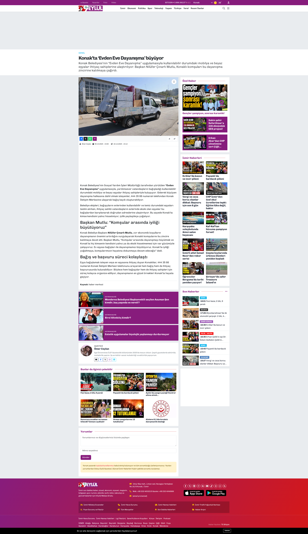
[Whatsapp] (220, 486)
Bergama (121, 523)
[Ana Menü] (228, 8)
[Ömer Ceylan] (86, 350)
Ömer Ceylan (86, 144)
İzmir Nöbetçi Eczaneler (94, 505)
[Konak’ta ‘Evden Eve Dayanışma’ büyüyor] (129, 106)
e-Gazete (84, 2)
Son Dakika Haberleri (166, 510)
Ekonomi (132, 8)
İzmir (122, 8)
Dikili (163, 523)
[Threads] (216, 486)
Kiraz (143, 526)
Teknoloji (158, 8)
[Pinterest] (194, 486)
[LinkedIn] (203, 486)
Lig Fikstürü (121, 518)
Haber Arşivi (200, 510)
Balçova (95, 523)
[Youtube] (207, 486)
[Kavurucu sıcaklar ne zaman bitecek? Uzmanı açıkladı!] (96, 408)
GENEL (82, 53)
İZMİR (81, 523)
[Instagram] (110, 360)
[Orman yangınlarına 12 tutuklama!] (128, 408)
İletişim (159, 518)
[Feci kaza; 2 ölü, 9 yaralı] (96, 382)
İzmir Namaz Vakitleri (167, 505)
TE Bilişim (225, 524)
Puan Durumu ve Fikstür (93, 510)
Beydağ (130, 523)
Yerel (186, 8)
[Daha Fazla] (95, 139)
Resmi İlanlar (197, 8)
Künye (151, 518)
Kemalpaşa (135, 526)
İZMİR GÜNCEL (206, 321)
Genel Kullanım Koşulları (137, 518)
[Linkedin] (114, 360)
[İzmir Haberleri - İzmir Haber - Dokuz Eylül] (91, 8)
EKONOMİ (204, 357)
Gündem (204, 310)
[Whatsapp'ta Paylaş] (90, 139)
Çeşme (151, 523)
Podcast (167, 518)
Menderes (164, 526)
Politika (142, 8)
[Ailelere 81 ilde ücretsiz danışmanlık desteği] (161, 408)
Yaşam (168, 8)
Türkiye (177, 8)
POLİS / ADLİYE (206, 333)
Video (113, 2)
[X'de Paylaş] (85, 139)
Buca (145, 523)
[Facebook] (101, 360)
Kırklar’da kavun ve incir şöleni (212, 326)
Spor (150, 8)
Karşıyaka (125, 526)
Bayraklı (112, 523)
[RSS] (224, 486)
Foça (169, 523)
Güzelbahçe (92, 526)
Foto (105, 2)
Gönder (86, 457)
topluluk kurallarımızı (105, 466)
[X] (190, 486)
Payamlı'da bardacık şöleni (126, 393)
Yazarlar (95, 2)
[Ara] (224, 8)
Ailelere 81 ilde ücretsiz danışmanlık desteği (157, 420)
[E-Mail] (96, 360)
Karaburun (114, 526)
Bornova (138, 523)
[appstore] (194, 493)
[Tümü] (226, 291)
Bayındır (104, 523)
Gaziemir (82, 526)
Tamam (227, 530)
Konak (155, 526)
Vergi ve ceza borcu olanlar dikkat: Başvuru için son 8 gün (213, 362)
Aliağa (88, 523)
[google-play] (216, 493)
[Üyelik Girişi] (227, 2)
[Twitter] (105, 360)
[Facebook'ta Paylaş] (81, 139)
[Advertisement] (154, 30)
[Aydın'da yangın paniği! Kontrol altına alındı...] (161, 382)
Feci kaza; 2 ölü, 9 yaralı (92, 393)
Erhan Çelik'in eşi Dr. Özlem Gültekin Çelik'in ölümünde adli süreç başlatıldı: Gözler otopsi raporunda (213, 338)
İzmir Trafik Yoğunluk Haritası (207, 505)
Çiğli (158, 523)
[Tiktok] (211, 486)
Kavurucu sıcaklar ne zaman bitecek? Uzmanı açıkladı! (94, 420)
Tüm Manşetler (127, 510)
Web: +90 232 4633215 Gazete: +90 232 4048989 (153, 491)
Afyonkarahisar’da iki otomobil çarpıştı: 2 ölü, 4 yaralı (213, 315)
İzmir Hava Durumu (129, 505)
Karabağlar (103, 526)
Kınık (149, 526)
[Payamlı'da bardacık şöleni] (128, 382)
